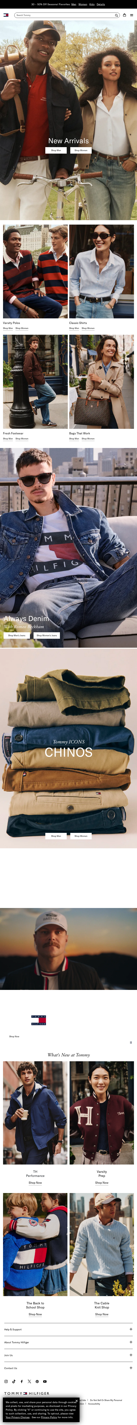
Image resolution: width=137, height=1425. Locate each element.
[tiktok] (14, 1382)
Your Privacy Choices (18, 1417)
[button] (131, 1042)
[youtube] (45, 1382)
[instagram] (6, 1382)
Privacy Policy (49, 1417)
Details (101, 4)
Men (73, 4)
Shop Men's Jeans (16, 635)
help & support (13, 1329)
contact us (10, 1368)
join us (8, 1355)
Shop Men (56, 150)
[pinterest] (37, 1382)
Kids (92, 4)
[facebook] (21, 1382)
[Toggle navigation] (131, 15)
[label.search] (67, 15)
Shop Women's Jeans (47, 635)
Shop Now (14, 1036)
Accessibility (94, 1403)
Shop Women (81, 150)
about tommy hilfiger (16, 1342)
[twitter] (29, 1382)
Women (82, 4)
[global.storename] (6, 15)
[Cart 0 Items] (124, 15)
